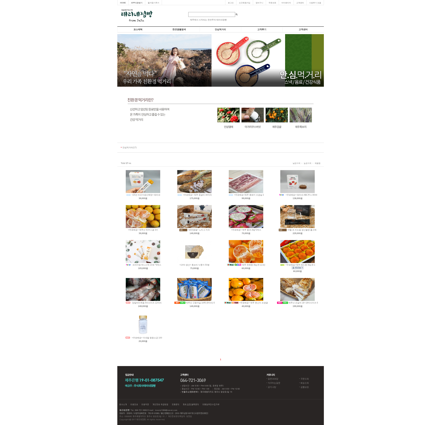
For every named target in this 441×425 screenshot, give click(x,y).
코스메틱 (138, 29)
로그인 (231, 3)
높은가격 (307, 163)
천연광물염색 (179, 29)
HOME (123, 3)
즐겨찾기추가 (153, 3)
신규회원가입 (244, 3)
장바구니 (259, 3)
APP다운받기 (136, 3)
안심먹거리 (220, 29)
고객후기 (261, 29)
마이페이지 (286, 3)
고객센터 (300, 3)
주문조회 (272, 3)
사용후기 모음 (315, 3)
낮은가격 (296, 163)
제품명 (317, 163)
